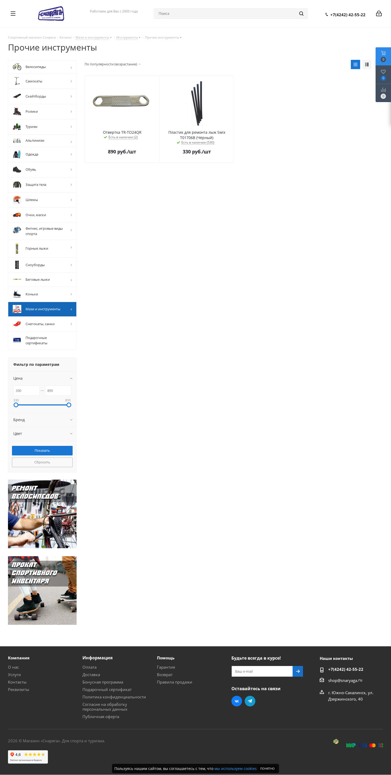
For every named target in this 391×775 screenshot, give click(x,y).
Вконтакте (236, 701)
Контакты (17, 682)
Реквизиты (18, 689)
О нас (13, 667)
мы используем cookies (235, 768)
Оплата (89, 667)
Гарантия (166, 667)
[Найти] (301, 13)
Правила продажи (174, 682)
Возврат (165, 674)
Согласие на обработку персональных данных (104, 707)
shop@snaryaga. (343, 680)
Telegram (250, 701)
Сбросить (42, 462)
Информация (97, 658)
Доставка (91, 674)
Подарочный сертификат (107, 689)
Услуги (14, 674)
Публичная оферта (100, 716)
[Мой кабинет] (379, 13)
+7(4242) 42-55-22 (347, 14)
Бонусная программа (102, 682)
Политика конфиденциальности (114, 696)
